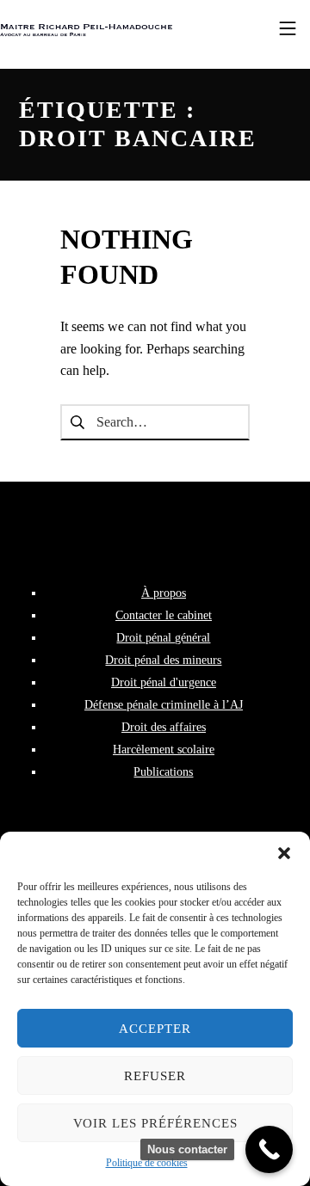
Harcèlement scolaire (163, 749)
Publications (163, 771)
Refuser (155, 1076)
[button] (284, 853)
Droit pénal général (163, 637)
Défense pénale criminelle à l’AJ (163, 704)
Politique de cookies (147, 1163)
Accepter (155, 1028)
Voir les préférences (155, 1123)
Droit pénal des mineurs (163, 660)
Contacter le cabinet (163, 615)
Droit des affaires (163, 727)
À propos (163, 592)
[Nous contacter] (269, 1149)
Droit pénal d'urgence (163, 682)
